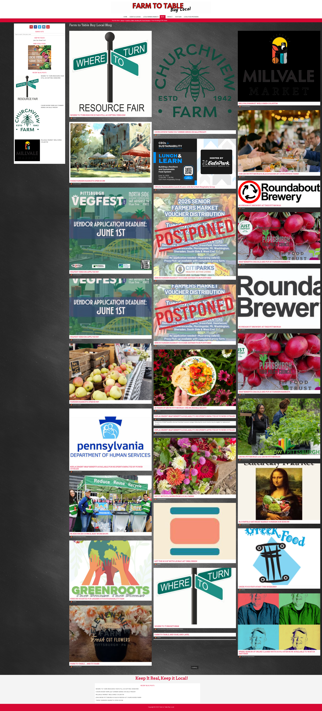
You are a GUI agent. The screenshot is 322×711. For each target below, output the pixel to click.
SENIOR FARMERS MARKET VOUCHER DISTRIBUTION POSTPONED (182, 278)
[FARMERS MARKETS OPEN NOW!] (110, 371)
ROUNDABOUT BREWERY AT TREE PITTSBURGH (260, 206)
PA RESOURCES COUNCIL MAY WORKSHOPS (89, 534)
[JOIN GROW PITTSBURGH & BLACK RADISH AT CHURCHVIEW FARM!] (279, 141)
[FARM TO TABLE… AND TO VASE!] (110, 633)
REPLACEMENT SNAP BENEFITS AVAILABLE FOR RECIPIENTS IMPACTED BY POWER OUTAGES (106, 468)
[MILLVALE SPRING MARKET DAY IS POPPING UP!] (195, 670)
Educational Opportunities (79, 536)
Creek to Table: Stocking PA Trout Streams (138, 20)
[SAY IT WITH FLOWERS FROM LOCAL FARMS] (195, 466)
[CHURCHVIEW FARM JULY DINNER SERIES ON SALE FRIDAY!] (195, 80)
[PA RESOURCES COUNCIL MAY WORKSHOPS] (110, 503)
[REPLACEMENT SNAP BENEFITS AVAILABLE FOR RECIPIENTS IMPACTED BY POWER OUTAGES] (110, 436)
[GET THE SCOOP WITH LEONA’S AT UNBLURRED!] (195, 531)
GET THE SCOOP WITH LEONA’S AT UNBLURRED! (175, 561)
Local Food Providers (191, 17)
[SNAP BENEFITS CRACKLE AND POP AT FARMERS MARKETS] (279, 236)
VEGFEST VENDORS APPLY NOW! (84, 272)
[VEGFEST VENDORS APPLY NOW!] (110, 229)
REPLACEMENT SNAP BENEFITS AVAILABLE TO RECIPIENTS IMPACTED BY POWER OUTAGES (194, 416)
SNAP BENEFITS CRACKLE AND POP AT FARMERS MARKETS (264, 262)
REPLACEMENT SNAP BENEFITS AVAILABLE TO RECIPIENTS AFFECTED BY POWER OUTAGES (194, 430)
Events (74, 118)
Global (243, 264)
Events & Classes (135, 17)
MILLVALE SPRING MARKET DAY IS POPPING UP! (175, 701)
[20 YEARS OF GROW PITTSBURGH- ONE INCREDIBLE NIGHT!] (195, 377)
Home (125, 17)
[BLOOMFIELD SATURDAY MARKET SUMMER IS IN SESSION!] (279, 491)
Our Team (178, 17)
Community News (246, 106)
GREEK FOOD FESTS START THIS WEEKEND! (258, 587)
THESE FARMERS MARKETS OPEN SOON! (87, 181)
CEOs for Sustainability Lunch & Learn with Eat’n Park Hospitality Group (184, 187)
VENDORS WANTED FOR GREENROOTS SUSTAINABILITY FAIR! (97, 599)
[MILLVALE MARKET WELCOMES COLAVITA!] (279, 66)
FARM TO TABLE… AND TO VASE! (84, 664)
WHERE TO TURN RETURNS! (166, 626)
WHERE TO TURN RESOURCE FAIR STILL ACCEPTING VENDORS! (97, 115)
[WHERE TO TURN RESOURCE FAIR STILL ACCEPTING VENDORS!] (110, 72)
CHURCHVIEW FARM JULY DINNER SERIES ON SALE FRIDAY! (180, 132)
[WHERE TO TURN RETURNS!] (195, 596)
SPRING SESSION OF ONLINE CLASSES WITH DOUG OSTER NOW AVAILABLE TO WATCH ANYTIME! (277, 653)
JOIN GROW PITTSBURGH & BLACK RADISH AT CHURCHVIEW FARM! (269, 174)
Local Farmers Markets (150, 17)
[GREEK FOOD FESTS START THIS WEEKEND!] (279, 556)
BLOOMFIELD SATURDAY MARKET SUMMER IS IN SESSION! (264, 522)
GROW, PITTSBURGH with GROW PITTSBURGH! (259, 457)
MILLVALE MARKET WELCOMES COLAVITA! (258, 104)
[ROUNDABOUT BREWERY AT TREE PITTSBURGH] (279, 192)
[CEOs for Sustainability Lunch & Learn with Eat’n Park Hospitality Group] (195, 162)
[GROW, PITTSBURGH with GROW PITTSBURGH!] (279, 426)
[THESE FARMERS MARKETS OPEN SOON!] (110, 150)
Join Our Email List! (39, 40)
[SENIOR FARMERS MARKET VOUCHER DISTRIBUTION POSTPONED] (195, 235)
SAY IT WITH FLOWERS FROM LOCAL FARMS (174, 496)
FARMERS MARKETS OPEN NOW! (84, 402)
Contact (170, 17)
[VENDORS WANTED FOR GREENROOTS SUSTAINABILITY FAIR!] (110, 568)
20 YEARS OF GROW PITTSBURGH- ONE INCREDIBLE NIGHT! (180, 408)
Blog (162, 17)
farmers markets (77, 183)
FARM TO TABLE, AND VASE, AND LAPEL (171, 635)
